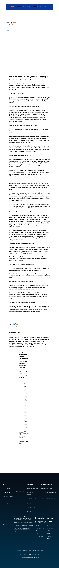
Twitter (28, 545)
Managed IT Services (32, 488)
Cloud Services (31, 503)
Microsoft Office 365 (32, 511)
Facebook (23, 545)
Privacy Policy (27, 550)
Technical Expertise (8, 500)
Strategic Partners (8, 496)
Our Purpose (6, 488)
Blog (17, 488)
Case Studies (6, 492)
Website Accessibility (39, 550)
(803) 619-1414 (26, 6)
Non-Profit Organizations (48, 498)
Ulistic (37, 557)
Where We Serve (7, 503)
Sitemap (18, 550)
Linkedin (32, 545)
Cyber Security (31, 507)
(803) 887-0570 (47, 518)
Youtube (37, 545)
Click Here (23, 441)
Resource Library (20, 491)
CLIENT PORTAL (10, 6)
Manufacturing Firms (46, 488)
